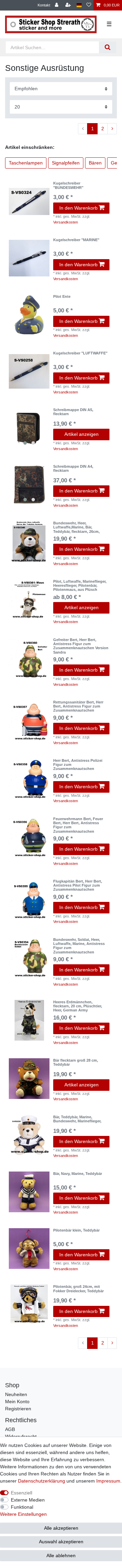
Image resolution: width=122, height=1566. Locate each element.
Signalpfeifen (66, 163)
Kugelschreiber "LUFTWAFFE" (80, 353)
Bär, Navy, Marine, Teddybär (77, 1174)
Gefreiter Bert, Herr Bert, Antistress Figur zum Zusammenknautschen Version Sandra (80, 646)
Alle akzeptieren (61, 1528)
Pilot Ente (61, 296)
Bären (95, 163)
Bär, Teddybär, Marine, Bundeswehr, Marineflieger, (77, 1119)
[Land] (79, 5)
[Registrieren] (69, 5)
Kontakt (44, 5)
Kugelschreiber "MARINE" (76, 240)
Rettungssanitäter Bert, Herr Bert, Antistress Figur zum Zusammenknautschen (78, 706)
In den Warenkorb (78, 208)
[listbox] (29, 428)
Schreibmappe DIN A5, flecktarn (73, 412)
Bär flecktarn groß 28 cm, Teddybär (75, 1062)
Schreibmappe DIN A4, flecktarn (73, 468)
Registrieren (18, 1408)
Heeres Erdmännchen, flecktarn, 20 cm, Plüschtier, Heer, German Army (77, 1006)
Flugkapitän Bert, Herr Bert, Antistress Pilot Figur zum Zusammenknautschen (77, 885)
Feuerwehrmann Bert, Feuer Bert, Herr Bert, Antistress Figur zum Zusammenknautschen (78, 825)
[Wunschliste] (89, 5)
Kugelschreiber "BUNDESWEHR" (68, 185)
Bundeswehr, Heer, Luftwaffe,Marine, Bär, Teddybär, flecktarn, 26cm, (76, 527)
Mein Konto (17, 1401)
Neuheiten (16, 1394)
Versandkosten (65, 222)
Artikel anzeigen (81, 434)
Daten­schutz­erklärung (41, 1481)
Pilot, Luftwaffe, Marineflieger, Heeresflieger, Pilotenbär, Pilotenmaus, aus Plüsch (79, 585)
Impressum (108, 1481)
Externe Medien (28, 1500)
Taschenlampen (26, 163)
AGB (10, 1429)
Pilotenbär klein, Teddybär (76, 1230)
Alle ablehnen (61, 1555)
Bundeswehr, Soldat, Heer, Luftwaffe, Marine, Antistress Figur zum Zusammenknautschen (79, 945)
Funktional (22, 1507)
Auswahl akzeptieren (61, 1541)
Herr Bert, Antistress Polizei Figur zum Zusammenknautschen (77, 764)
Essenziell (21, 1492)
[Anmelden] (57, 5)
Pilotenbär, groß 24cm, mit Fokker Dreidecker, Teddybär (78, 1288)
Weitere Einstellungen (23, 1514)
